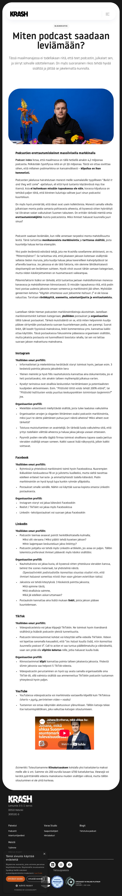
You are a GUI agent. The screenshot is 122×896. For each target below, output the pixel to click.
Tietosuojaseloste (61, 870)
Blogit (83, 826)
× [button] (44, 854)
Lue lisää (38, 873)
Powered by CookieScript (25, 890)
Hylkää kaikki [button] (35, 879)
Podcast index (23, 160)
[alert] (25, 872)
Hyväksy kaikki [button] (15, 879)
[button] (106, 14)
